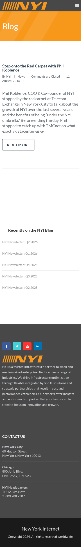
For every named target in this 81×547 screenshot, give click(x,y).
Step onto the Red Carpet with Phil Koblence (33, 67)
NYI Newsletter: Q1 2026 (20, 253)
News (21, 76)
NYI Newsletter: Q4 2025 (20, 265)
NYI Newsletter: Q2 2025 (20, 287)
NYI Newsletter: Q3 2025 (20, 276)
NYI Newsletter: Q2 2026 (20, 242)
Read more (18, 145)
